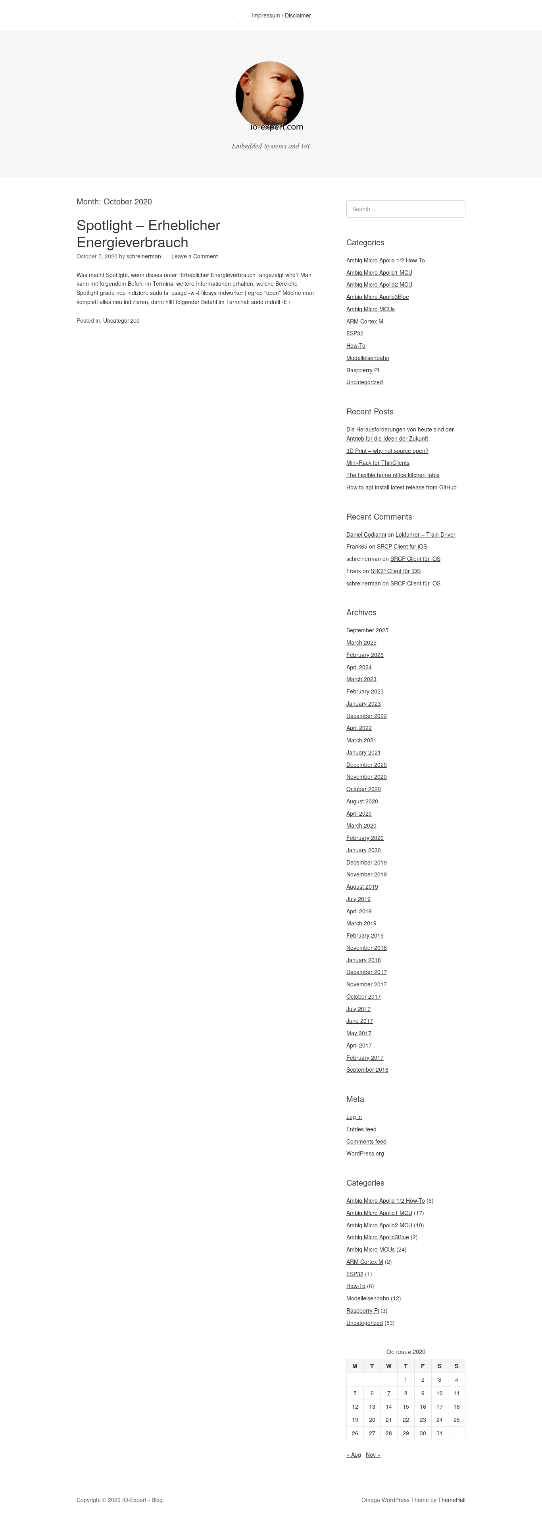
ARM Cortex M (364, 321)
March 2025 (361, 642)
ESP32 (354, 333)
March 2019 (361, 923)
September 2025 (367, 630)
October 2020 (363, 789)
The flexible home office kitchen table (393, 475)
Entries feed (361, 1129)
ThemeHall (451, 1500)
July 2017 (358, 1009)
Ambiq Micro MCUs (370, 309)
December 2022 (366, 716)
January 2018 (363, 960)
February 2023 (365, 691)
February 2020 (365, 838)
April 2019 (359, 911)
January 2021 (363, 752)
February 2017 (365, 1057)
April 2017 (359, 1045)
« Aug (353, 1454)
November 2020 (366, 776)
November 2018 (366, 947)
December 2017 (366, 972)
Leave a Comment (194, 256)
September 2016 (367, 1069)
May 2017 (358, 1033)
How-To (355, 345)
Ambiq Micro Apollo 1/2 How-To (385, 260)
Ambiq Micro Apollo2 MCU (379, 284)
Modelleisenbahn (367, 358)
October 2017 (363, 996)
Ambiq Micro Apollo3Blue (377, 296)
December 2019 (366, 862)
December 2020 (366, 764)
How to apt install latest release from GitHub (401, 487)
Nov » (373, 1454)
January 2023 (363, 703)
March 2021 (361, 740)
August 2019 (362, 886)
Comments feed (366, 1141)
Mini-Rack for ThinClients (377, 462)
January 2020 (363, 850)
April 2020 (359, 813)
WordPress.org (365, 1153)
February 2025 (365, 655)
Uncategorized (121, 320)
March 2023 (361, 679)
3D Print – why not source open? (387, 450)
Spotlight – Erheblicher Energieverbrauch (148, 232)
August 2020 (362, 801)
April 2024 (359, 667)
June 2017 (359, 1020)
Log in (354, 1117)
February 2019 (365, 935)
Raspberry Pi (362, 370)
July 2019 (358, 899)
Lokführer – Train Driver (426, 534)
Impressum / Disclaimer (281, 15)
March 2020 (361, 825)
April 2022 (359, 728)
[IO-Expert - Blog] (271, 129)
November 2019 (366, 874)
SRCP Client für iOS (402, 546)
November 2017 (366, 984)
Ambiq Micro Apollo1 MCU (379, 272)
